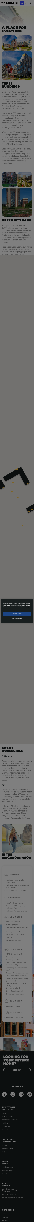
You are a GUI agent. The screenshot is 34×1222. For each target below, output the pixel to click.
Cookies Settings (17, 618)
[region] (17, 611)
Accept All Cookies (17, 613)
